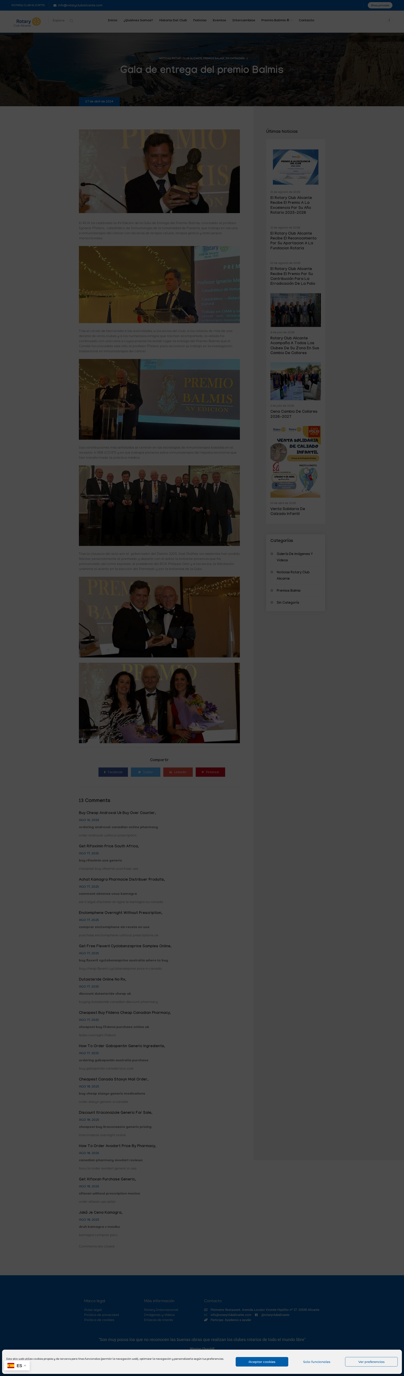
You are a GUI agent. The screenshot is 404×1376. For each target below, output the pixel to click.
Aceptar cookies (262, 1362)
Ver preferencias (371, 1362)
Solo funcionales (316, 1362)
